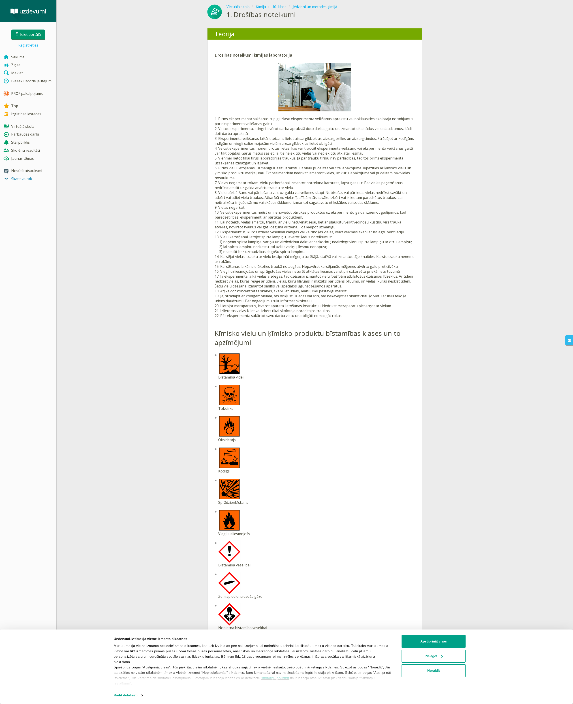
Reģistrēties (28, 45)
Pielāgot (431, 656)
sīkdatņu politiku (275, 678)
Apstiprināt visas (433, 641)
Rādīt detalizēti (125, 695)
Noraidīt (433, 670)
